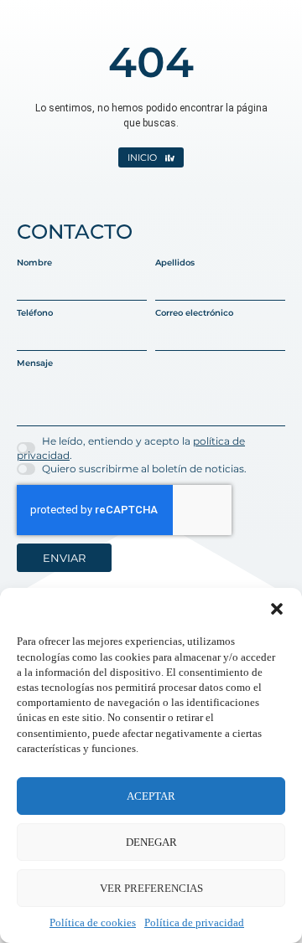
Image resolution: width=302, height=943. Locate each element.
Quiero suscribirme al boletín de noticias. (144, 468)
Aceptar (151, 796)
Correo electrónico (194, 313)
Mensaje (35, 363)
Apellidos (175, 263)
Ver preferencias (151, 888)
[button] (276, 608)
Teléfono (35, 313)
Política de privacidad (194, 922)
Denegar (151, 842)
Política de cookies (92, 922)
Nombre (34, 263)
